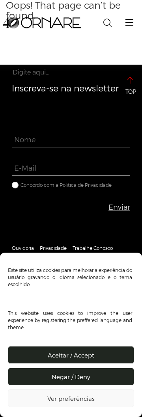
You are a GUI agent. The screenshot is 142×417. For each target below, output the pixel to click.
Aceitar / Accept (71, 355)
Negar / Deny (71, 376)
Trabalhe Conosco (93, 248)
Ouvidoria (23, 248)
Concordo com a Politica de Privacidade (66, 185)
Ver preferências (71, 398)
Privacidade (53, 248)
